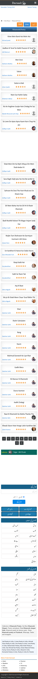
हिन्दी (20, 24)
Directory (5, 670)
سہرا (17, 589)
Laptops (23, 668)
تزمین (16, 605)
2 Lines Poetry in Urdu (21, 641)
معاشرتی (33, 561)
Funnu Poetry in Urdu (13, 650)
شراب (16, 531)
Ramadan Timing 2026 (8, 7)
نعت (34, 589)
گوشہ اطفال (33, 615)
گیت (16, 615)
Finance (23, 661)
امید (35, 546)
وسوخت (34, 605)
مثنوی (16, 600)
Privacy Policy (10, 677)
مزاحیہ (34, 556)
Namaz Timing (32, 7)
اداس (16, 536)
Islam (4, 661)
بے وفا (16, 541)
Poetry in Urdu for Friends (26, 652)
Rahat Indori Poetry (13, 645)
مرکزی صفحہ (10, 509)
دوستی (16, 546)
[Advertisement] (19, 146)
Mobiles (5, 668)
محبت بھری (32, 536)
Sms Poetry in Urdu (21, 643)
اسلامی (34, 551)
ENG (27, 24)
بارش (34, 525)
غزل (35, 574)
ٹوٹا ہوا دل (33, 541)
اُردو (34, 24)
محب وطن (15, 525)
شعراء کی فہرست (28, 509)
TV (21, 663)
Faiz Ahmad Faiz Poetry (13, 648)
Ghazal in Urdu (25, 650)
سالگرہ (16, 556)
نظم (17, 574)
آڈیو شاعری (9, 514)
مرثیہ (35, 584)
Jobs (4, 665)
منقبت (34, 600)
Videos (23, 670)
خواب (34, 531)
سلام (16, 595)
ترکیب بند (33, 610)
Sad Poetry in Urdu (8, 641)
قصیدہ (16, 584)
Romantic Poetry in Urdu (9, 652)
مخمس (16, 610)
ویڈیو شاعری (28, 514)
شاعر (14, 497)
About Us (3, 677)
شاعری (20, 497)
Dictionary (24, 665)
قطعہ (35, 595)
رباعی (16, 579)
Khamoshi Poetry (16, 20)
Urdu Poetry (7, 20)
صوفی (16, 551)
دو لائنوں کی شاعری (31, 579)
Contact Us (19, 677)
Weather (5, 663)
